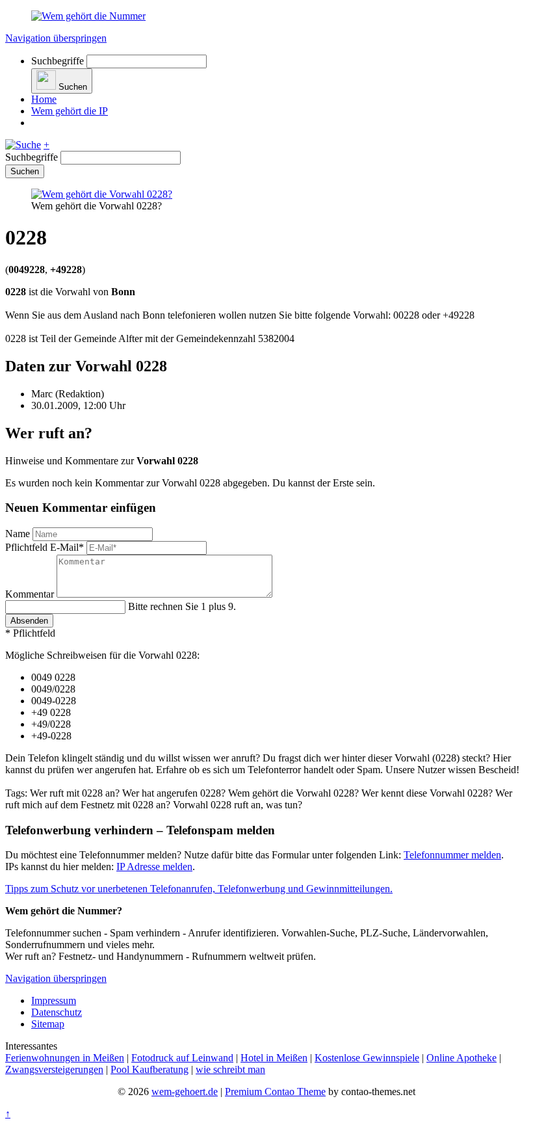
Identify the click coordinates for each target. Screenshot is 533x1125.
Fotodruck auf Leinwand (182, 1057)
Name (18, 533)
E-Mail (44, 547)
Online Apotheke (461, 1057)
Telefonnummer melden (452, 854)
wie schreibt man (230, 1069)
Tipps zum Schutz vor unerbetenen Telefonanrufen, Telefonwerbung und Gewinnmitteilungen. (199, 888)
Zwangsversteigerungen (54, 1069)
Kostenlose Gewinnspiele (367, 1057)
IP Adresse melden (154, 866)
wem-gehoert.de (184, 1091)
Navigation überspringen (56, 38)
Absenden (29, 621)
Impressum (53, 1000)
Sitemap (47, 1023)
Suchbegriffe (57, 60)
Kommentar (31, 594)
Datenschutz (56, 1012)
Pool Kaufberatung (149, 1069)
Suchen (24, 171)
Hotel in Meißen (273, 1057)
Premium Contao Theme (275, 1091)
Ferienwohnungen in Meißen (64, 1057)
